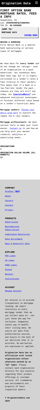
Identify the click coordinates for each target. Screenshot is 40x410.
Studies (12, 191)
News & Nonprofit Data (17, 244)
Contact (9, 205)
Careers (9, 201)
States (8, 270)
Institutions (12, 279)
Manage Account (13, 291)
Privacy (9, 210)
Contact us (15, 128)
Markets (9, 274)
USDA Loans (11, 265)
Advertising (11, 222)
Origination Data (16, 3)
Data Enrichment (14, 239)
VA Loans (9, 260)
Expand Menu (30, 35)
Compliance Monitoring (17, 234)
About (8, 196)
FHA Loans (10, 256)
